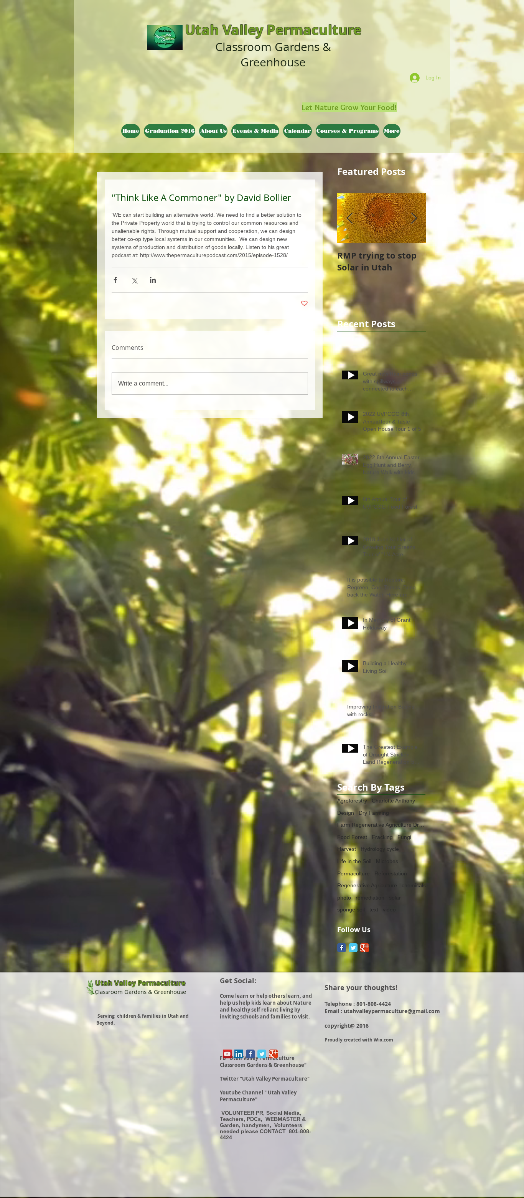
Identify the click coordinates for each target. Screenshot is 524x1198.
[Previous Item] (349, 218)
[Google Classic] (364, 947)
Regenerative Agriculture (367, 885)
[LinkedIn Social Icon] (238, 1054)
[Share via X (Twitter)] (134, 279)
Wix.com (383, 1040)
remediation (370, 898)
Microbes (387, 861)
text (373, 909)
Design (345, 813)
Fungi (404, 837)
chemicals (414, 885)
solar (395, 898)
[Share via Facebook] (115, 279)
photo (344, 898)
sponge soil (351, 909)
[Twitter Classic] (353, 947)
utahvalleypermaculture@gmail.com (392, 1011)
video (389, 909)
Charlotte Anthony (393, 801)
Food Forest (352, 837)
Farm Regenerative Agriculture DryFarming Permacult (381, 825)
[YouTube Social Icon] (227, 1054)
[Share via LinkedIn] (153, 279)
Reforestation (390, 873)
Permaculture (353, 873)
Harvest (346, 849)
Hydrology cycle (380, 849)
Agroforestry (352, 801)
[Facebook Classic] (341, 947)
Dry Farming (374, 813)
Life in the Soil (354, 861)
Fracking (382, 837)
